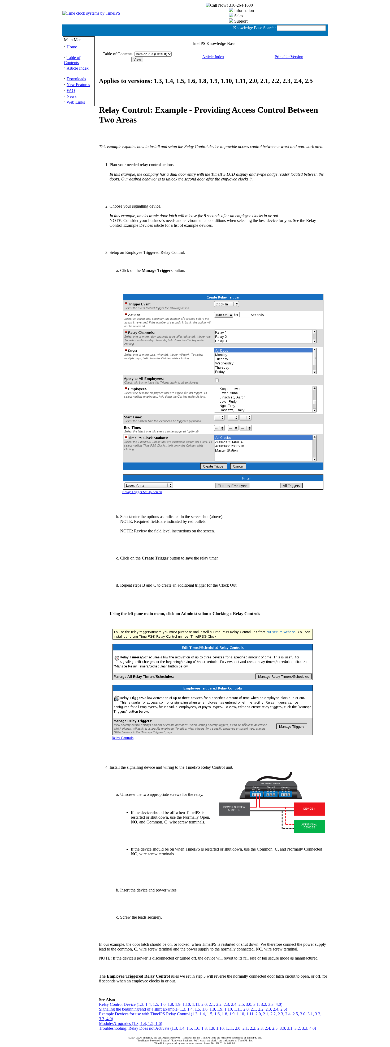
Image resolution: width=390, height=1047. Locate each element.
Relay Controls (122, 738)
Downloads (76, 79)
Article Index (78, 68)
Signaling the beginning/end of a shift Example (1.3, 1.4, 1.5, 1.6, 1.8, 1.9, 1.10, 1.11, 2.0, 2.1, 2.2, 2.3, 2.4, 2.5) (193, 1009)
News (71, 96)
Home (72, 47)
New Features (78, 84)
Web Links (76, 102)
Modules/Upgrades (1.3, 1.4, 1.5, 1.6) (130, 1023)
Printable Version (289, 56)
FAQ (71, 90)
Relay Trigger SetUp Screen (142, 492)
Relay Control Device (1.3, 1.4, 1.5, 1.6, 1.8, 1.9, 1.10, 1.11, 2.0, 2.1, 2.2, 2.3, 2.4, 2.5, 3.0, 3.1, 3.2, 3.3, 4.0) (190, 1004)
